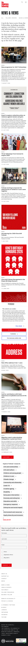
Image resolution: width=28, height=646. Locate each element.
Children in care (9, 476)
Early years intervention (11, 495)
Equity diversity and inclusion (13, 515)
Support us (5, 576)
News (5, 551)
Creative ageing (9, 488)
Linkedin (4, 609)
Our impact (4, 589)
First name (4, 533)
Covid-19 (7, 485)
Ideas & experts (6, 587)
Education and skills (10, 501)
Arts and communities (11, 466)
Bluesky (4, 607)
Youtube (4, 617)
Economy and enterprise (12, 498)
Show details (19, 326)
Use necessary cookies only (14, 338)
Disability (7, 492)
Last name (4, 539)
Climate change (9, 479)
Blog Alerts (6, 557)
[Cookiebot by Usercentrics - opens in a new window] (8, 304)
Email (3, 544)
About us (4, 573)
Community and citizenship (12, 482)
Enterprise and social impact (13, 507)
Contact (4, 578)
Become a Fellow (6, 594)
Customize (13, 333)
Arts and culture (9, 470)
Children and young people (12, 473)
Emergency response (11, 504)
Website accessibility (8, 598)
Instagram (4, 612)
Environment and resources (13, 512)
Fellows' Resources (7, 592)
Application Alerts (8, 554)
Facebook (4, 614)
